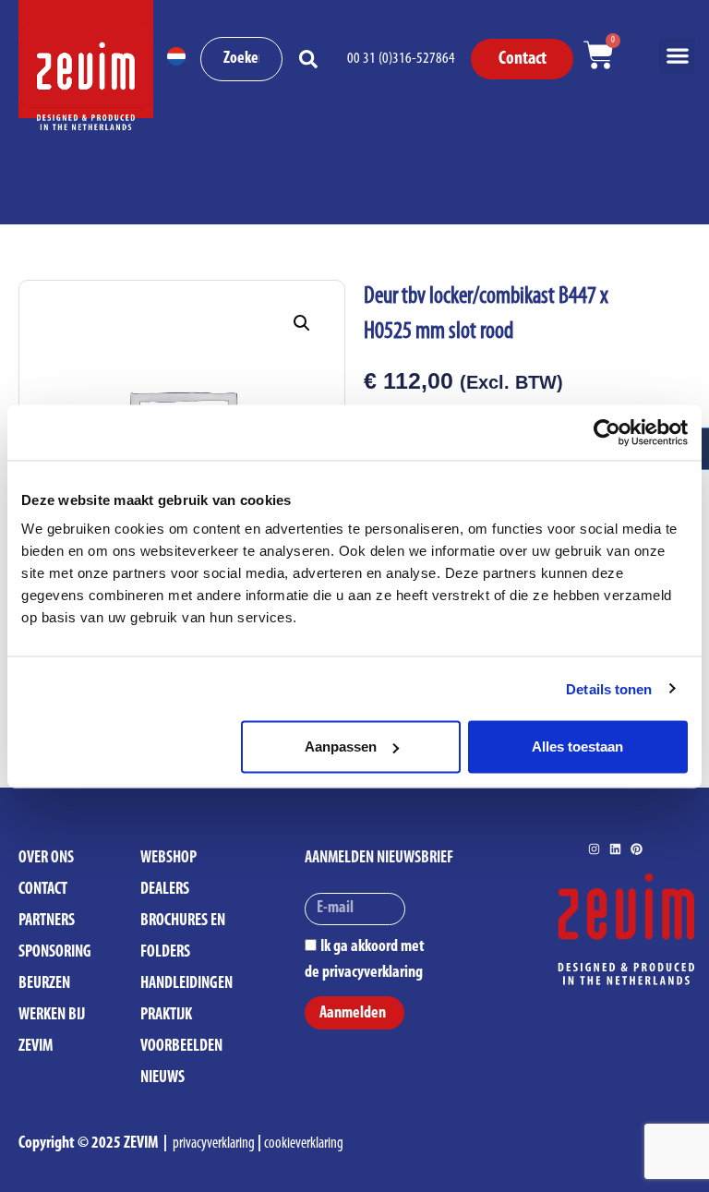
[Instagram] (594, 849)
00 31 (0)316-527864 (401, 58)
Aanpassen (341, 746)
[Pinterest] (637, 849)
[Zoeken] (312, 59)
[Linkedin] (615, 849)
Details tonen (609, 688)
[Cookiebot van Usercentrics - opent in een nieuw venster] (607, 432)
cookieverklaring (303, 1143)
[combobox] (241, 59)
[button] (677, 56)
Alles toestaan (577, 746)
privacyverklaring (214, 1143)
